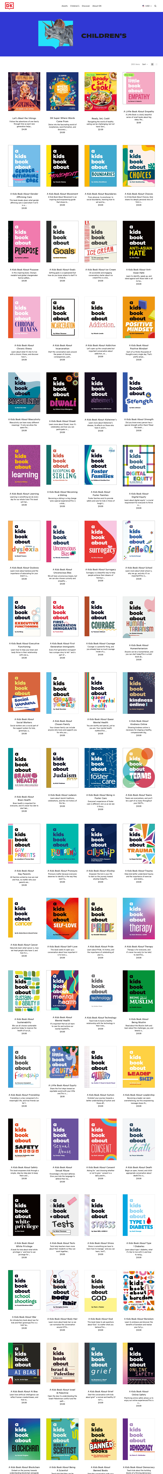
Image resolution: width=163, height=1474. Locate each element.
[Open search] (155, 6)
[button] (145, 64)
